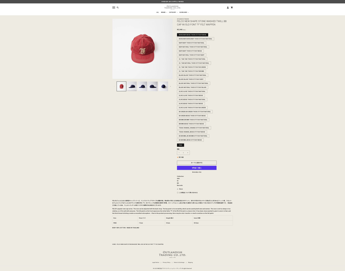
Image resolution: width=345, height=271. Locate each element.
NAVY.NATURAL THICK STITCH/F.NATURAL (193, 47)
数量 (178, 149)
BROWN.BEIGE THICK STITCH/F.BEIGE (191, 124)
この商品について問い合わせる (188, 192)
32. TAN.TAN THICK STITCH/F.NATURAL (192, 59)
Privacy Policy (166, 262)
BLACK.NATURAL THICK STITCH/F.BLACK (192, 87)
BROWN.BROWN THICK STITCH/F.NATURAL (193, 119)
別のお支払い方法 (196, 172)
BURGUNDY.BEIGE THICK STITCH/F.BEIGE (192, 35)
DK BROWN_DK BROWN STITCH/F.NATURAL (193, 136)
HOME (114, 244)
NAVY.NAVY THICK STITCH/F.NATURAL (191, 43)
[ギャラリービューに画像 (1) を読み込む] (121, 86)
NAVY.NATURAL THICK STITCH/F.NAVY (191, 55)
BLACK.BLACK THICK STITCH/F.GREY (191, 79)
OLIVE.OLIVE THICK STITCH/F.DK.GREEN (192, 107)
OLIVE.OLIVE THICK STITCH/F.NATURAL (192, 91)
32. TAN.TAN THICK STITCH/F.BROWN (191, 71)
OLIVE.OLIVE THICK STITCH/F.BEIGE (191, 95)
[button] (114, 8)
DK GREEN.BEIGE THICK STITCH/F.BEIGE (192, 115)
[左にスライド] (114, 86)
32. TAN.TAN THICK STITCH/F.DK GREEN (192, 67)
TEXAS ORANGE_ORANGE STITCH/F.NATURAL (194, 128)
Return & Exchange (179, 262)
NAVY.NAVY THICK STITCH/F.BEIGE (190, 51)
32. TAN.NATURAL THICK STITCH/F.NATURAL (194, 63)
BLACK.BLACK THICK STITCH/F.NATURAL (192, 75)
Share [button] (181, 189)
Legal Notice (155, 262)
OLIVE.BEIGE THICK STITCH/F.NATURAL (192, 99)
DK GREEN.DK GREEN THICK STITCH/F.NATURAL (195, 111)
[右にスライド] (170, 86)
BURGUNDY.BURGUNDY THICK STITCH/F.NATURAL (195, 39)
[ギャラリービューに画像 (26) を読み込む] (153, 86)
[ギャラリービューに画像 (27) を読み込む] (163, 86)
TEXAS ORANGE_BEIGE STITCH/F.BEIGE (192, 132)
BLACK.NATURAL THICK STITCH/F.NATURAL (193, 83)
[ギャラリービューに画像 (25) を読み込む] (142, 86)
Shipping (190, 262)
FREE (180, 145)
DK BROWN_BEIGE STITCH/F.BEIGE (190, 140)
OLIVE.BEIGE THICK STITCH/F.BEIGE (191, 103)
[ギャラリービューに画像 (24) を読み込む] (132, 86)
